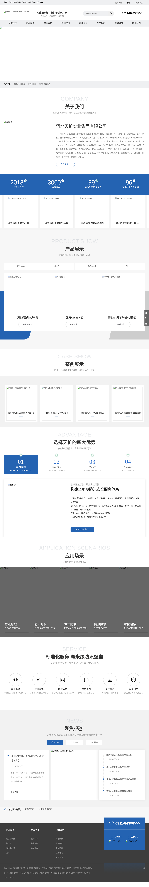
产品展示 (30, 23)
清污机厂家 (29, 809)
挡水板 (56, 266)
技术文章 (34, 839)
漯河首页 (12, 23)
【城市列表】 (139, 3)
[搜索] (111, 13)
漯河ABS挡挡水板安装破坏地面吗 (121, 779)
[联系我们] (146, 318)
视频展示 (119, 23)
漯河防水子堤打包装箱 (20, 223)
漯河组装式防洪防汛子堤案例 (56, 413)
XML (143, 868)
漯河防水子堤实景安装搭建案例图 (128, 413)
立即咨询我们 (82, 529)
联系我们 (136, 23)
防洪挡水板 (21, 266)
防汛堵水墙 (92, 266)
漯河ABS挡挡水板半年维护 (118, 767)
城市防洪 (45, 624)
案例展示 (48, 23)
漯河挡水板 (32, 84)
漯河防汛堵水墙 (44, 84)
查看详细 (14, 792)
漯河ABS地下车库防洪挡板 (74, 317)
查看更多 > (65, 164)
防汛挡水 (75, 624)
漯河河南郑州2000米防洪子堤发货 (21, 413)
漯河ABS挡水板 (27, 317)
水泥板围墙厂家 (45, 809)
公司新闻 (34, 848)
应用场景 (83, 23)
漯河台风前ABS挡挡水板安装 (27, 758)
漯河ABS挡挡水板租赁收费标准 (120, 791)
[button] (71, 76)
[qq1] (146, 313)
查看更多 (27, 324)
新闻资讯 (65, 23)
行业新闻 (34, 843)
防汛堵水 (15, 624)
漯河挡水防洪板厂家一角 (128, 223)
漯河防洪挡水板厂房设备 (92, 223)
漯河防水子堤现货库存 (56, 223)
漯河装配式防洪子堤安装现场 (92, 413)
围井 (127, 266)
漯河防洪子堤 (122, 317)
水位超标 (104, 624)
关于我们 (101, 23)
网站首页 (118, 3)
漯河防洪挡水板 (19, 84)
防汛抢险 (134, 624)
